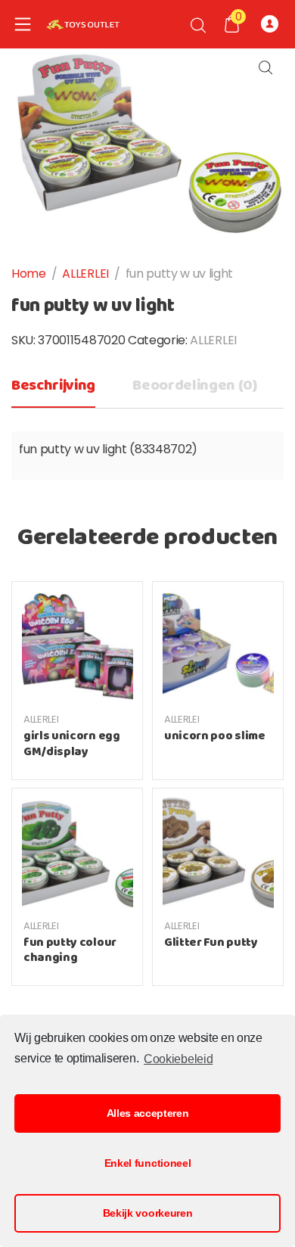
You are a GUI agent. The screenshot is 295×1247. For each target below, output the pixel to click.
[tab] (53, 390)
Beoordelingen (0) (194, 385)
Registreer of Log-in (272, 24)
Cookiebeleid (178, 1059)
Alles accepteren (148, 1113)
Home (28, 273)
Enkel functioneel (147, 1163)
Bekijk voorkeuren (148, 1213)
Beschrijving (53, 385)
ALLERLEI (85, 273)
